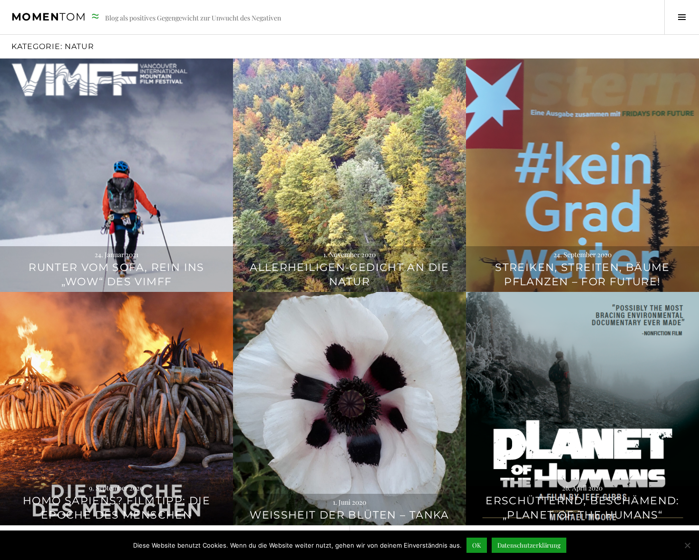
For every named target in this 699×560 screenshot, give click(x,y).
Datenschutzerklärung (529, 545)
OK (476, 545)
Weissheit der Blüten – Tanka (349, 515)
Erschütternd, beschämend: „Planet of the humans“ (582, 507)
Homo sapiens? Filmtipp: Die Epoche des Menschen (116, 507)
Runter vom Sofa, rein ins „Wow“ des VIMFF (116, 274)
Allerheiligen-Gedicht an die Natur (349, 274)
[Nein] (687, 545)
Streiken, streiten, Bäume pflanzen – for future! (582, 274)
